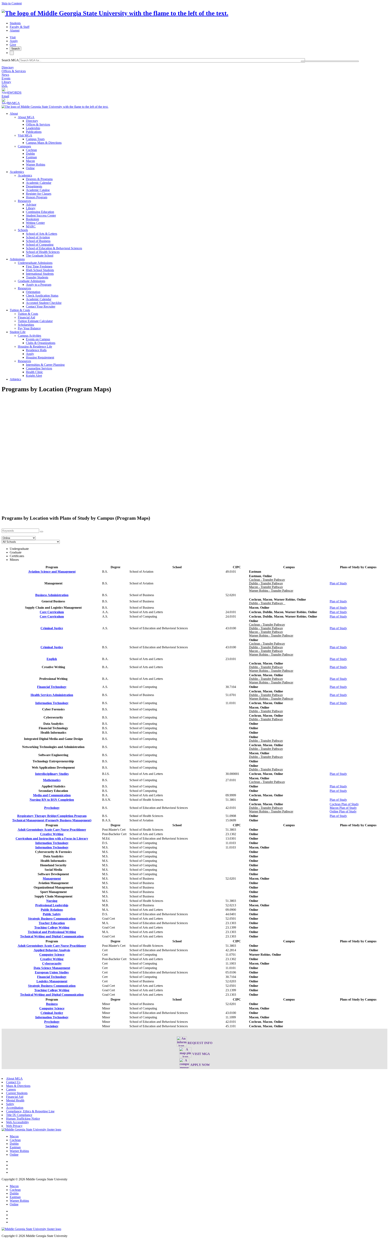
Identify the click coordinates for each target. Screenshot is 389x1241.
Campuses (24, 146)
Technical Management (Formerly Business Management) (51, 820)
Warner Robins (35, 164)
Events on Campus (38, 339)
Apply (14, 41)
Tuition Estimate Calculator (35, 321)
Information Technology (51, 703)
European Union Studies (52, 972)
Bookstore (32, 219)
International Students (40, 273)
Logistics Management (51, 981)
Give (13, 44)
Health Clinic (34, 372)
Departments (34, 186)
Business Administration (51, 595)
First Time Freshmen (39, 266)
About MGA (26, 117)
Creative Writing (51, 834)
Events (6, 78)
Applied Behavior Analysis (52, 950)
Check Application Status (42, 295)
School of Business (38, 241)
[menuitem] (198, 141)
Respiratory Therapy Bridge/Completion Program (52, 816)
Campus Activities (29, 335)
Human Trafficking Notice (23, 1118)
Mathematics (52, 780)
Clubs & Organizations (40, 343)
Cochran (31, 150)
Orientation (33, 292)
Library (6, 82)
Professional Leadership (51, 905)
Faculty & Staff (19, 27)
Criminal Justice (52, 628)
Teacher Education (52, 923)
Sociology (51, 1026)
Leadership (33, 128)
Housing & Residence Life (35, 346)
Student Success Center (41, 215)
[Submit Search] (330, 61)
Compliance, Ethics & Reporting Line (30, 1111)
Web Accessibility (17, 1122)
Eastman (31, 157)
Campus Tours (35, 139)
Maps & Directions (18, 1086)
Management (52, 878)
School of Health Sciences (43, 252)
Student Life (18, 332)
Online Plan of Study (343, 811)
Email (5, 96)
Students (15, 23)
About (14, 113)
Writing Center (35, 222)
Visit (13, 37)
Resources (24, 201)
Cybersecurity (52, 963)
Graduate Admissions (31, 281)
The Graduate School (39, 255)
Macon (30, 161)
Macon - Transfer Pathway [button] (266, 587)
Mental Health (15, 1100)
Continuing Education (40, 212)
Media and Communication (52, 795)
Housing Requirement (40, 357)
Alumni (14, 30)
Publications (34, 131)
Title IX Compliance (19, 1115)
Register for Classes (38, 193)
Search (15, 48)
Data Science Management (52, 968)
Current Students (17, 1093)
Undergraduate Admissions (35, 262)
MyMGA (14, 103)
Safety (10, 1104)
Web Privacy (14, 1126)
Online (30, 168)
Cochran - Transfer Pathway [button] (267, 579)
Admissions (17, 259)
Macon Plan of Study (343, 807)
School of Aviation (38, 237)
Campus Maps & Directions (44, 142)
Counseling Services (39, 368)
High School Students (40, 270)
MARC (31, 226)
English (52, 659)
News (5, 74)
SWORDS (14, 92)
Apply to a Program (38, 284)
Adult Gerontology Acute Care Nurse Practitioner (52, 829)
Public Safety (52, 914)
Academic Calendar (38, 182)
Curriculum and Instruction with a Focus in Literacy (52, 838)
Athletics (15, 379)
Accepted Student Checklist (43, 303)
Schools (23, 230)
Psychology (52, 807)
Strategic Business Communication (52, 918)
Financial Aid (26, 317)
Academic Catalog (38, 190)
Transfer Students (37, 277)
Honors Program (36, 197)
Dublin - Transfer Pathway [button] (266, 583)
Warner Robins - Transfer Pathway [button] (271, 590)
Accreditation (14, 1107)
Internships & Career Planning (45, 364)
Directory (8, 67)
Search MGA (10, 60)
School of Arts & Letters (41, 233)
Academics (17, 172)
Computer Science (51, 954)
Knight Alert (34, 375)
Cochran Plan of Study (344, 804)
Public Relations (52, 909)
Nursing (51, 900)
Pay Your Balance (29, 328)
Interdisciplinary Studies (52, 773)
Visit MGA (25, 135)
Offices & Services (14, 71)
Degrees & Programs (39, 179)
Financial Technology (51, 687)
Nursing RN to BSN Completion (52, 799)
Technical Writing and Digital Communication (52, 936)
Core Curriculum (52, 612)
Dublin (30, 153)
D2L (5, 85)
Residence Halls (36, 350)
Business (52, 1004)
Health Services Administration (52, 695)
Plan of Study (338, 583)
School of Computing (39, 244)
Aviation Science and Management (52, 571)
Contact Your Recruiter (40, 306)
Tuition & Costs (20, 310)
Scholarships (26, 324)
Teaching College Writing (51, 927)
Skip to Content (12, 3)
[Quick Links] (12, 53)
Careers (11, 1089)
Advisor (31, 204)
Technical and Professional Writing (52, 932)
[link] (31, 1129)
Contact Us (13, 1082)
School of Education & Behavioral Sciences (54, 248)
